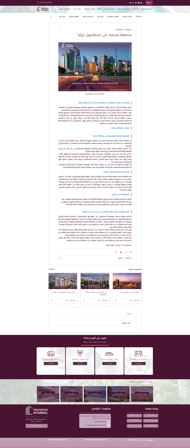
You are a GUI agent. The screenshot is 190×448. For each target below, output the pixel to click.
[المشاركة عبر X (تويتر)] (126, 252)
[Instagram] (133, 3)
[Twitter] (136, 3)
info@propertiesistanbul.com (96, 425)
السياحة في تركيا (88, 17)
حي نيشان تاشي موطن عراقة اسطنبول (96, 294)
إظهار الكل (51, 269)
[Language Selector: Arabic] (149, 3)
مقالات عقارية (127, 17)
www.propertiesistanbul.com (95, 440)
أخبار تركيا (100, 17)
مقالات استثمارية (113, 17)
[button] (51, 17)
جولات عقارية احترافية (109, 360)
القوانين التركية (74, 17)
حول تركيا (62, 17)
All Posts (139, 17)
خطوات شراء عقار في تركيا (129, 292)
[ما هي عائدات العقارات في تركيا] (63, 281)
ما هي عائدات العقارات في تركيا (64, 292)
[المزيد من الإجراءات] (59, 30)
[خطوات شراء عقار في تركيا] (127, 281)
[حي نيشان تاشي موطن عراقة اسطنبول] (95, 281)
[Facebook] (130, 3)
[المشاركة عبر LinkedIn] (121, 252)
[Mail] (141, 3)
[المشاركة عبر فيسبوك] (131, 252)
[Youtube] (139, 3)
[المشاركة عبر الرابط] (116, 252)
